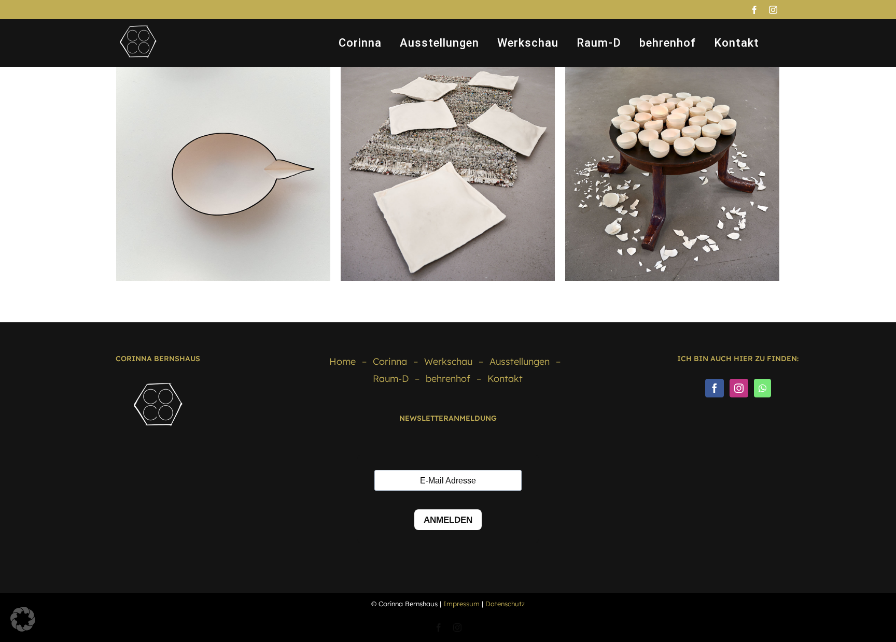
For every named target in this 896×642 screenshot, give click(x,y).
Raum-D (391, 378)
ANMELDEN (448, 520)
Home (342, 361)
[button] (23, 619)
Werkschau (448, 361)
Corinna (390, 361)
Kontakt (505, 378)
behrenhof (448, 378)
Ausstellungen (519, 361)
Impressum (461, 604)
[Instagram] (739, 388)
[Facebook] (714, 388)
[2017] (223, 174)
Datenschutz (505, 604)
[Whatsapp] (762, 388)
